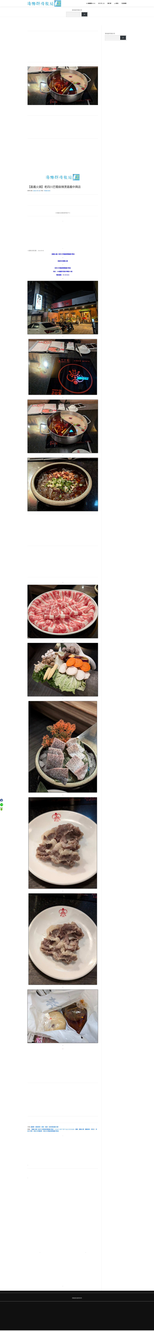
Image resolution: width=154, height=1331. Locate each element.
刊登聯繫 (123, 3)
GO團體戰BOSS (90, 3)
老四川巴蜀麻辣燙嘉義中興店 (51, 1131)
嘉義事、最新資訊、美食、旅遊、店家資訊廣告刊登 (44, 1127)
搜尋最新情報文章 (77, 10)
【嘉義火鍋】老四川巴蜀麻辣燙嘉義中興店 (42, 1129)
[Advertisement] (63, 47)
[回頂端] (1, 809)
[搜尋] (84, 14)
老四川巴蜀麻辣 (38, 1131)
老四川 (93, 1129)
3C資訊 (116, 3)
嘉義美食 (87, 1129)
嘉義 (76, 1129)
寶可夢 (109, 3)
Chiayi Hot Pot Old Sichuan (64, 1129)
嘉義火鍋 (81, 1129)
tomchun (47, 190)
